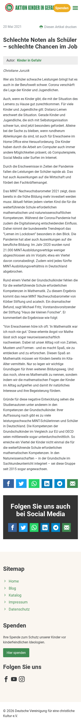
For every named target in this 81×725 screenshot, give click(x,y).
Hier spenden (16, 653)
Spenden (62, 8)
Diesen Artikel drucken (60, 27)
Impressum (18, 602)
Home (14, 581)
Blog (12, 588)
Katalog (15, 595)
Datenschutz (19, 609)
